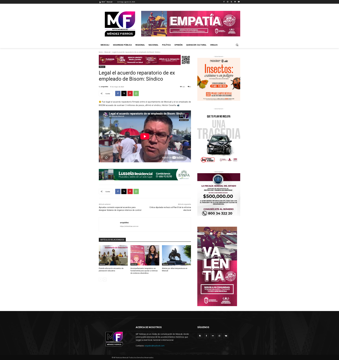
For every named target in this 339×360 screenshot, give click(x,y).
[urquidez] (109, 224)
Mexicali (107, 52)
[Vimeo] (235, 1)
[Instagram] (227, 1)
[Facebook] (224, 1)
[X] (231, 1)
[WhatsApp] (136, 93)
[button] (237, 45)
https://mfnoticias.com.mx (129, 226)
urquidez (104, 87)
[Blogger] (199, 335)
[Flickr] (212, 335)
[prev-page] (100, 279)
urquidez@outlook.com (154, 345)
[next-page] (104, 279)
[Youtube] (238, 1)
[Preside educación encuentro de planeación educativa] (113, 255)
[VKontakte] (226, 335)
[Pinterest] (130, 93)
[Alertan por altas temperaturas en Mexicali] (176, 255)
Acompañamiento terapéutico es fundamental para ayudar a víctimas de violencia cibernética (144, 270)
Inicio (101, 52)
